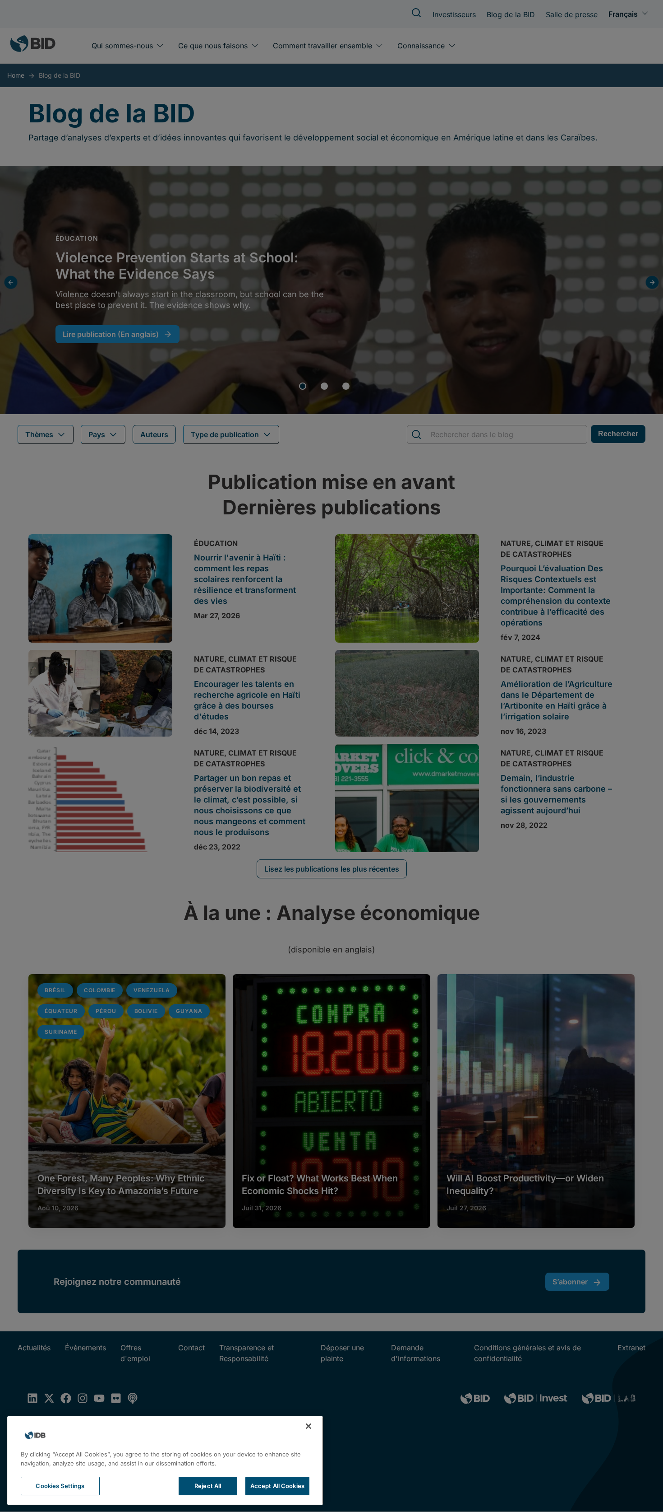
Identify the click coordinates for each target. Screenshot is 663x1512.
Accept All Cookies (277, 1485)
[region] (165, 1460)
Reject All (207, 1485)
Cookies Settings (60, 1485)
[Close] (308, 1426)
